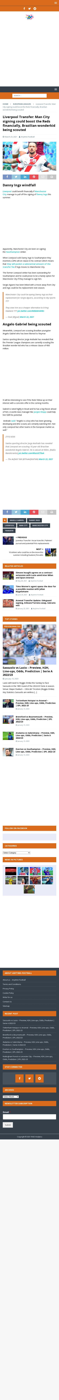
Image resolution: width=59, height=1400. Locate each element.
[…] (35, 692)
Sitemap (6, 1006)
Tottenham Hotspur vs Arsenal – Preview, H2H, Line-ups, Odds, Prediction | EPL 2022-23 (36, 703)
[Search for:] (29, 95)
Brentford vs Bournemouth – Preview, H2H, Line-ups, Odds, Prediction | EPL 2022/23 (34, 719)
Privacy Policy (8, 988)
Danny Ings (42, 194)
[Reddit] (35, 8)
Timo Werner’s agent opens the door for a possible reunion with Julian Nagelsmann (36, 589)
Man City (23, 525)
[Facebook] (24, 8)
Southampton (13, 252)
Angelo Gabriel (17, 520)
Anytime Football (28, 136)
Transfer (9, 531)
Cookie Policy (8, 993)
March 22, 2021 (27, 317)
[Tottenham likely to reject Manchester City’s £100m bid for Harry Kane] (23, 880)
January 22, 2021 (23, 608)
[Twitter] (29, 8)
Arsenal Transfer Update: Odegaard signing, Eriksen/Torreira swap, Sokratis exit (36, 603)
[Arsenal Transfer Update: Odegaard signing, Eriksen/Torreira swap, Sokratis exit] (8, 603)
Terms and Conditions (12, 984)
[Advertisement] (29, 53)
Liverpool (7, 191)
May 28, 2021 (22, 581)
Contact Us (7, 1001)
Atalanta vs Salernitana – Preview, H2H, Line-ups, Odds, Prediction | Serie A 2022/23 (35, 735)
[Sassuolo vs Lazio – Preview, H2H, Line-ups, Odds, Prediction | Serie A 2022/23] (29, 644)
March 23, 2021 (11, 136)
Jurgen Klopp (40, 412)
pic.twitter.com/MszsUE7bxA (31, 453)
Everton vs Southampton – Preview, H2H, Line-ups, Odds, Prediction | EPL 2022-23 (36, 750)
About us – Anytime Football (14, 980)
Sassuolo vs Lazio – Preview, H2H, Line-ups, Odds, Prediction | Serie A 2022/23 (28, 671)
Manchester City (40, 525)
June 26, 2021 (22, 595)
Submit (8, 1125)
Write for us (7, 997)
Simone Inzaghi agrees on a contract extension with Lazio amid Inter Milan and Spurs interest (34, 575)
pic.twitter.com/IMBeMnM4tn (31, 310)
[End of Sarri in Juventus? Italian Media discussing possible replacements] (47, 880)
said (13, 420)
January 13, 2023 (11, 678)
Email (7, 1112)
